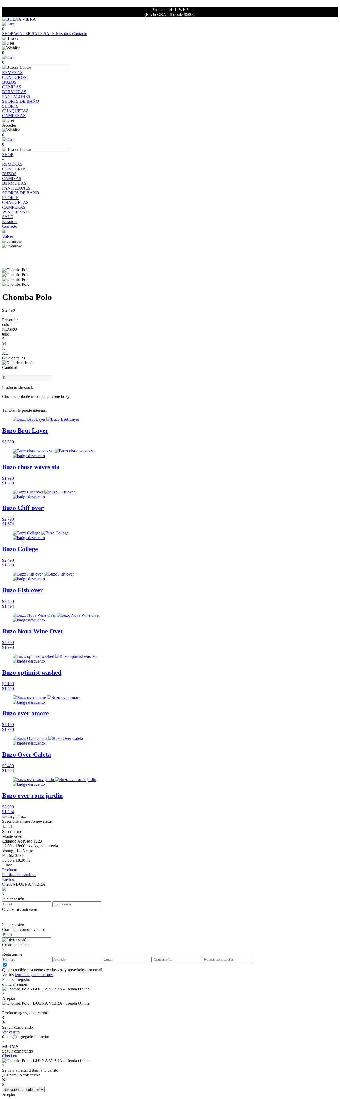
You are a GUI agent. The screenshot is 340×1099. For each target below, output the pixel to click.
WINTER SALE (29, 33)
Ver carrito (11, 1032)
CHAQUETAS (15, 111)
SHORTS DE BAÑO (20, 101)
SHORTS (10, 106)
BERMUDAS (14, 91)
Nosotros (64, 33)
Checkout (10, 1056)
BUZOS (9, 82)
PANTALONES (16, 96)
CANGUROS (14, 77)
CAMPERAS (14, 115)
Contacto (79, 33)
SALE (50, 33)
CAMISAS (11, 87)
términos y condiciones (34, 974)
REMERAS (12, 72)
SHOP (8, 33)
